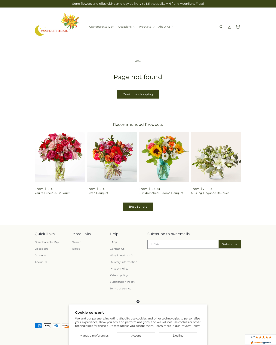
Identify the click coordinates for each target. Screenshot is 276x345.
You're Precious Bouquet (52, 193)
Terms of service (120, 288)
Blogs (76, 248)
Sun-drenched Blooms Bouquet (161, 193)
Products (41, 255)
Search (76, 242)
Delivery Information (123, 262)
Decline (178, 335)
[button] (126, 27)
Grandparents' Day (47, 242)
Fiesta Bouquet (97, 193)
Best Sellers (138, 206)
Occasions (41, 248)
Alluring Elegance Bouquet (210, 193)
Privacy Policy (190, 326)
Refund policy (119, 275)
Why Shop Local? (121, 255)
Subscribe (230, 244)
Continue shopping (138, 94)
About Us (41, 262)
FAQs (113, 242)
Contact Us (117, 248)
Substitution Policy (122, 281)
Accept (136, 335)
